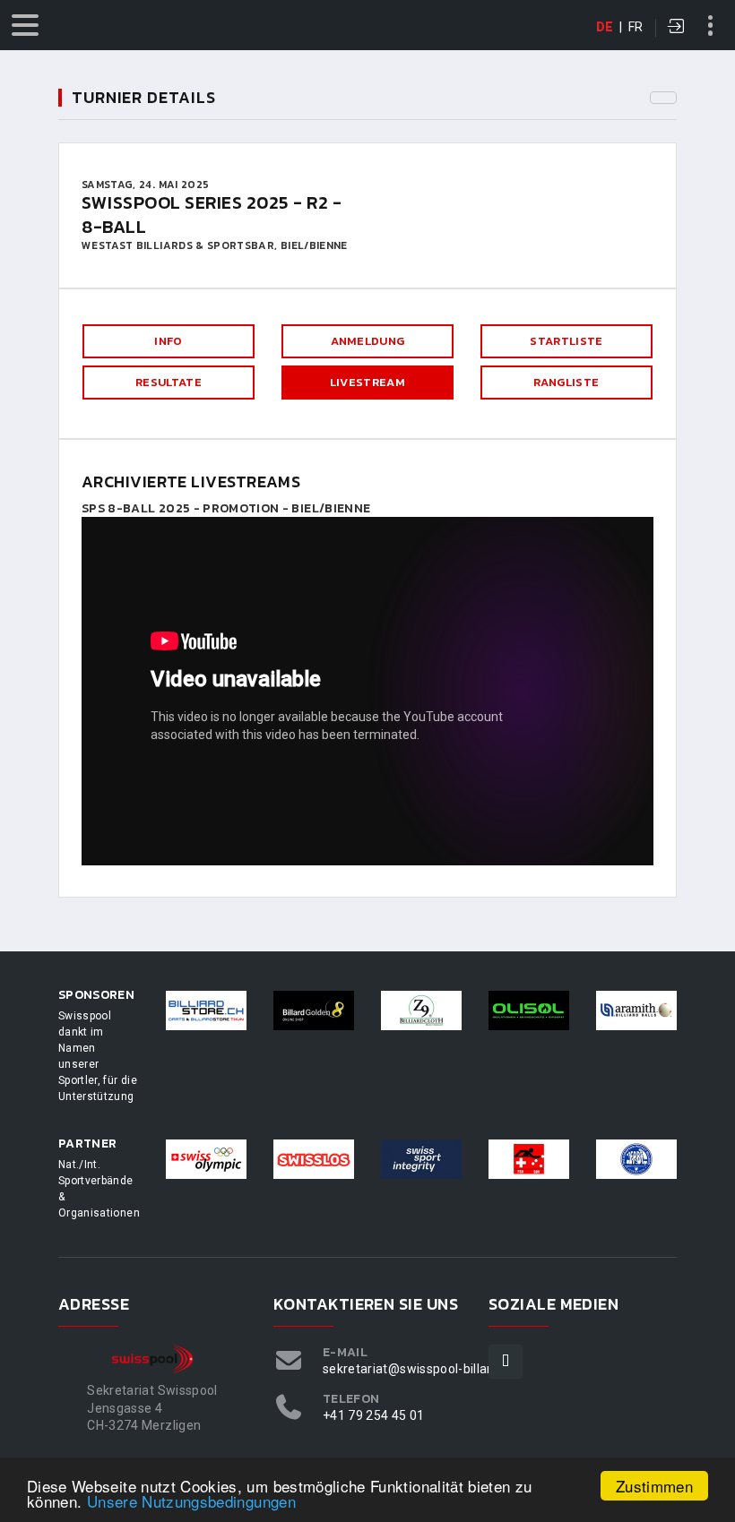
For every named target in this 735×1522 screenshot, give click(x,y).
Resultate (168, 382)
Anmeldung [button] (368, 340)
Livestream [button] (367, 382)
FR (636, 27)
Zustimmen (654, 1486)
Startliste (566, 340)
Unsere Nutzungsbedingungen (191, 1501)
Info (168, 340)
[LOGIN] (677, 28)
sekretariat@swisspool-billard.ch (419, 1369)
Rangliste (566, 382)
